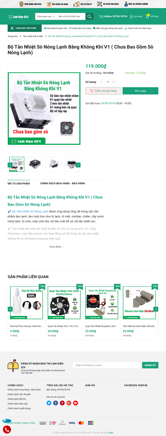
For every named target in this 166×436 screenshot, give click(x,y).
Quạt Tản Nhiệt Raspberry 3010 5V (102, 326)
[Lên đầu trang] (160, 420)
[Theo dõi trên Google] (68, 403)
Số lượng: (91, 81)
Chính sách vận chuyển (19, 394)
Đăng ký (150, 365)
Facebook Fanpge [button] (136, 385)
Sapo (110, 432)
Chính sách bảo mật (18, 403)
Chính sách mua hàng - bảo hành (24, 389)
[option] (44, 109)
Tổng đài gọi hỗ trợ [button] (60, 385)
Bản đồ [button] (90, 385)
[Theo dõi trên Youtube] (75, 403)
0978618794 (120, 16)
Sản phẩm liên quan (28, 277)
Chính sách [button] (15, 385)
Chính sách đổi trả (17, 399)
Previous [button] (10, 165)
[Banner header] (83, 4)
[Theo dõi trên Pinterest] (62, 403)
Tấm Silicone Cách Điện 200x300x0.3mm (143, 326)
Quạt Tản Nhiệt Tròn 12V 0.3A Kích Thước (68, 326)
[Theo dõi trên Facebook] (55, 403)
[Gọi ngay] (7, 429)
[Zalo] (6, 421)
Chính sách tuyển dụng (19, 408)
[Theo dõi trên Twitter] (49, 403)
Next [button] (78, 165)
